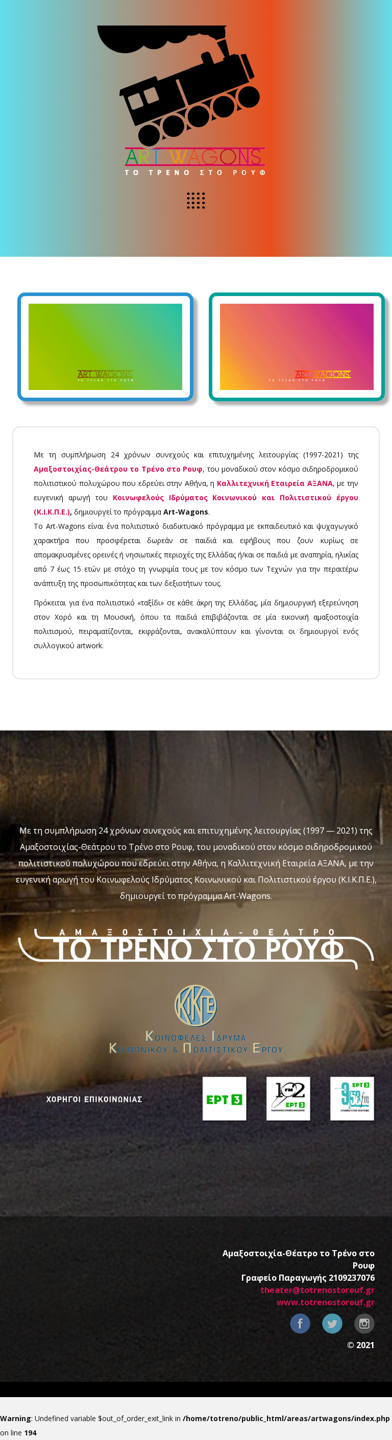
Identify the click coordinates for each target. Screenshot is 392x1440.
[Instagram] (364, 1323)
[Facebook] (300, 1323)
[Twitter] (332, 1323)
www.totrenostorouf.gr (326, 1302)
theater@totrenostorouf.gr (317, 1290)
